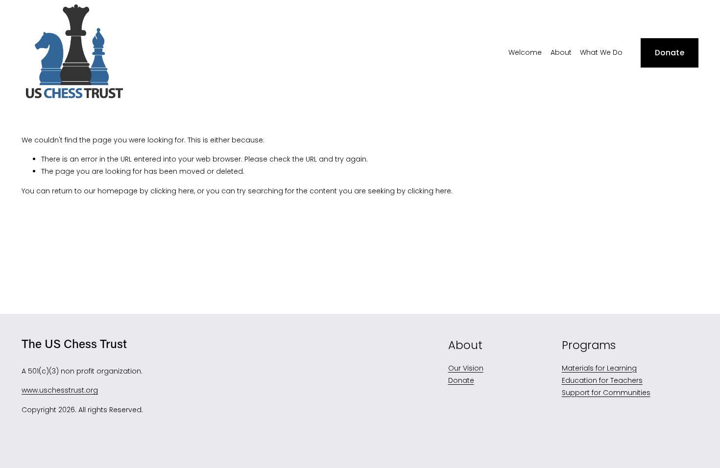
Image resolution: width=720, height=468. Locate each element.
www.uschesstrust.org (60, 390)
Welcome (525, 52)
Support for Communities (606, 393)
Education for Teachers (602, 380)
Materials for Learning (599, 368)
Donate (669, 52)
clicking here (172, 191)
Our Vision (465, 368)
